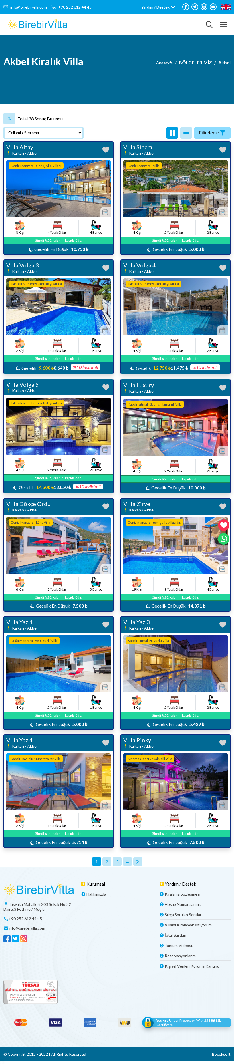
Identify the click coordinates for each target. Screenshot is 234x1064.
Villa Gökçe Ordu (28, 504)
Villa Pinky (137, 740)
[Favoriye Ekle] (106, 150)
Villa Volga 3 (22, 265)
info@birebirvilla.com (28, 7)
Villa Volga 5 (22, 384)
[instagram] (204, 6)
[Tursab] (117, 992)
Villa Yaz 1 (19, 622)
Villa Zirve (136, 504)
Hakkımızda (96, 894)
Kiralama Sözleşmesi (182, 894)
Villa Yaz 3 (136, 622)
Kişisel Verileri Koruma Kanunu (192, 966)
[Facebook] (185, 6)
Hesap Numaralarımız (183, 904)
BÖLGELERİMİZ (195, 62)
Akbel (224, 62)
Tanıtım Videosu (179, 945)
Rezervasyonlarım (180, 955)
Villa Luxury (138, 385)
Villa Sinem (137, 147)
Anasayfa (164, 62)
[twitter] (194, 6)
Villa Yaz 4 (19, 740)
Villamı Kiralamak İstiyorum (188, 924)
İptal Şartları (175, 935)
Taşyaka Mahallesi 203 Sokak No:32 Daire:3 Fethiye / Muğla (37, 907)
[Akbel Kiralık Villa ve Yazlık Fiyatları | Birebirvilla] (37, 24)
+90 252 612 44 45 (75, 7)
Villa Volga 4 (139, 265)
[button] (158, 7)
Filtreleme (209, 132)
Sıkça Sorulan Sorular (183, 914)
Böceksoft (221, 1054)
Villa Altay (19, 147)
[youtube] (213, 6)
